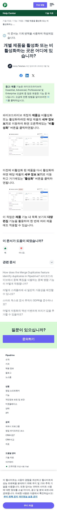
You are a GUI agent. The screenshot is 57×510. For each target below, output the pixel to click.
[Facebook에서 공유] (21, 76)
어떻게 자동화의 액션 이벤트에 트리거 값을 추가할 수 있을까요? (28, 312)
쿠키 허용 (28, 505)
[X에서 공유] (33, 76)
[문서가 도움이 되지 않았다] (21, 248)
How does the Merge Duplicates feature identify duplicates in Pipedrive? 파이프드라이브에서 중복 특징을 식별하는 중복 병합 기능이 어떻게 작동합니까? (28, 278)
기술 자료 (7, 21)
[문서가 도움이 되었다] (5, 248)
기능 (15, 21)
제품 (21, 21)
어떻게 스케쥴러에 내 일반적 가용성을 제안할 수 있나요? (28, 292)
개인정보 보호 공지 (28, 496)
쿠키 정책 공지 (11, 496)
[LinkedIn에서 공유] (27, 76)
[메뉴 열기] (52, 4)
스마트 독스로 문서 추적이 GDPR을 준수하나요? (28, 302)
